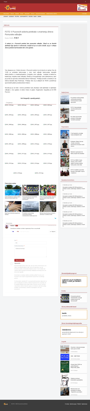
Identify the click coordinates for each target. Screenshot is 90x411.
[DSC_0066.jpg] (24, 128)
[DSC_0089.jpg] (49, 138)
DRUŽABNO (27, 13)
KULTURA (31, 16)
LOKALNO (6, 16)
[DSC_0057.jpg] (49, 119)
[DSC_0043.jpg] (24, 119)
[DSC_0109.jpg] (11, 158)
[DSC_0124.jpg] (37, 167)
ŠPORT (21, 13)
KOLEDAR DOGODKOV (40, 13)
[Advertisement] (73, 250)
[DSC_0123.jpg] (24, 167)
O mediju (67, 404)
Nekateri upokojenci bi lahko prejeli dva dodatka (77, 152)
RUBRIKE (17, 13)
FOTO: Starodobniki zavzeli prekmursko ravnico (76, 109)
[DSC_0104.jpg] (37, 148)
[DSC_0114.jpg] (37, 158)
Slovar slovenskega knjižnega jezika (72, 323)
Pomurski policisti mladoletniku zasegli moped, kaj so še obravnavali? (76, 298)
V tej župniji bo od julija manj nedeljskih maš (77, 134)
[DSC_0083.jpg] (24, 138)
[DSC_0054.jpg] (37, 119)
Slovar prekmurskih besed (69, 306)
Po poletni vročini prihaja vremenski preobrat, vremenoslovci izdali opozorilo (77, 100)
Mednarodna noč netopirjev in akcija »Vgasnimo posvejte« (76, 390)
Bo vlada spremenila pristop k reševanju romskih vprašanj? (76, 118)
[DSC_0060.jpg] (11, 128)
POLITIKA (17, 16)
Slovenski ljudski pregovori (69, 273)
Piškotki (79, 404)
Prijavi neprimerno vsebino (24, 231)
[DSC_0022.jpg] (24, 109)
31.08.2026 (84, 13)
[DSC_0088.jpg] (37, 138)
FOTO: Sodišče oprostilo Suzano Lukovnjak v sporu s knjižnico (78, 171)
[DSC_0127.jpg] (41, 177)
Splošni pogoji (73, 404)
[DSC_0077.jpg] (49, 128)
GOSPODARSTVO (24, 16)
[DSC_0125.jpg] (49, 167)
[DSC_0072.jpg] (37, 128)
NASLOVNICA (6, 13)
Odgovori (52, 231)
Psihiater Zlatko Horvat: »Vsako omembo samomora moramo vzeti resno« (77, 144)
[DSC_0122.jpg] (11, 167)
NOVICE (12, 13)
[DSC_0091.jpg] (11, 148)
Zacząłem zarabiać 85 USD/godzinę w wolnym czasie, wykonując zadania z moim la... (74, 189)
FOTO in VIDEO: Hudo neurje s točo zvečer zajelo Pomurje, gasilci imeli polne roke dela (77, 162)
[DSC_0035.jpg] (11, 119)
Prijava (5, 1)
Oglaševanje (84, 404)
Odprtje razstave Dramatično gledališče (77, 379)
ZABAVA (39, 16)
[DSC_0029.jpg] (37, 109)
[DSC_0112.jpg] (24, 158)
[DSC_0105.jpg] (49, 148)
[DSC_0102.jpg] (11, 109)
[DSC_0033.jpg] (49, 109)
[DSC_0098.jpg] (24, 148)
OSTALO (32, 13)
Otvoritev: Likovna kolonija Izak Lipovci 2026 (78, 348)
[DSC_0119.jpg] (49, 158)
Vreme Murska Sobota (51, 13)
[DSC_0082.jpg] (11, 138)
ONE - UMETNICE (75, 356)
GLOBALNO (11, 16)
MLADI (35, 16)
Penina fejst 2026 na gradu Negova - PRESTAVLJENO (76, 366)
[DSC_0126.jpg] (20, 177)
